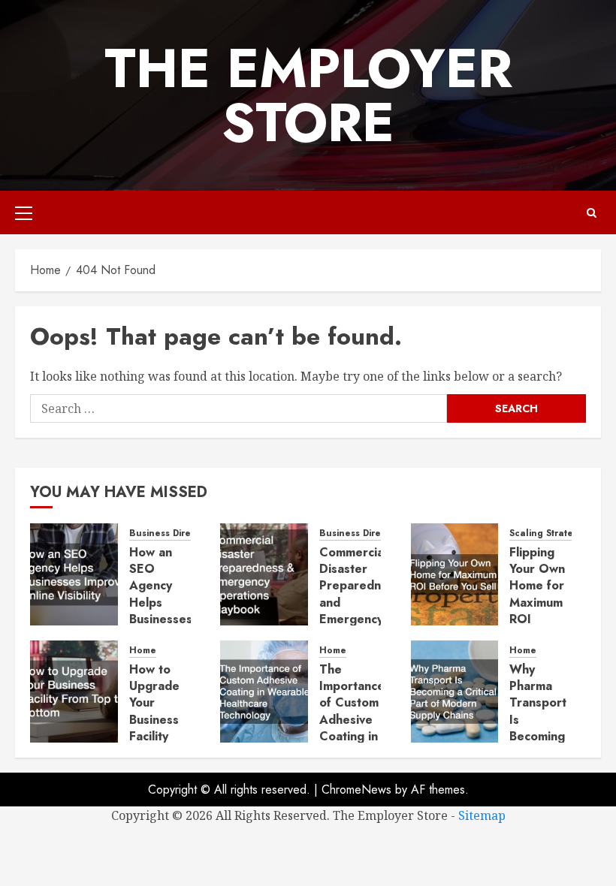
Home (142, 650)
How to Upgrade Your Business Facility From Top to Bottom (157, 720)
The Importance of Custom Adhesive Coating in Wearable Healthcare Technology (352, 728)
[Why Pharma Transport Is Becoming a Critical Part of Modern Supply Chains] (455, 691)
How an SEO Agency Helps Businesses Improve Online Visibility (160, 611)
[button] (23, 212)
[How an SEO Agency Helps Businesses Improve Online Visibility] (74, 574)
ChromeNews (356, 789)
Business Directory (171, 533)
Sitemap (482, 815)
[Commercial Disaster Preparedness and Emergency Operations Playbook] (264, 574)
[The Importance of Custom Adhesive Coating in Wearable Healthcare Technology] (264, 691)
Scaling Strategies (550, 533)
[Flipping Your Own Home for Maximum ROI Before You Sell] (455, 574)
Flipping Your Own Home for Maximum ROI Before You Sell (537, 602)
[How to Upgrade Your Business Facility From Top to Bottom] (74, 691)
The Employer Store (308, 95)
